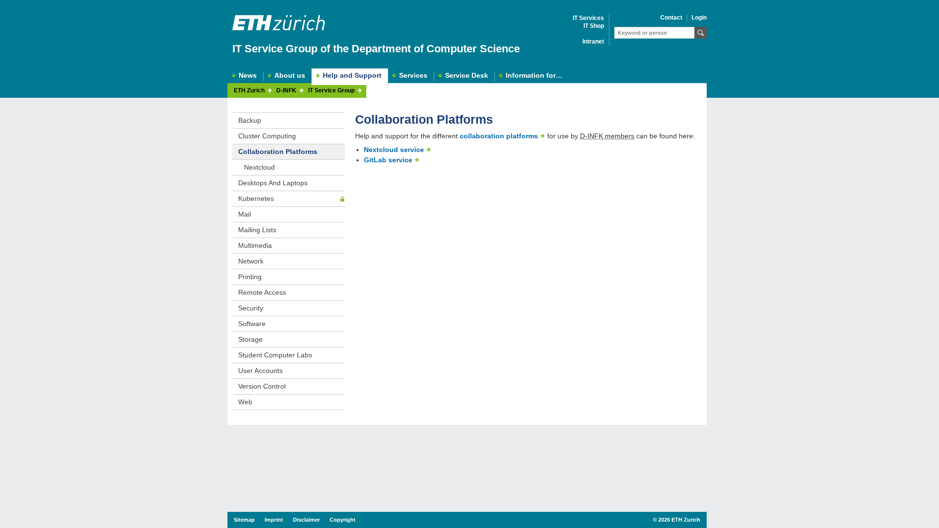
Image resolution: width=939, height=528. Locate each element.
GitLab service (388, 160)
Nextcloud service (394, 150)
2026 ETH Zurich (679, 520)
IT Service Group (331, 91)
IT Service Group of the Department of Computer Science (376, 49)
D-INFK (286, 91)
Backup (249, 120)
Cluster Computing (267, 136)
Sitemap (244, 520)
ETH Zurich (249, 91)
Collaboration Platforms (277, 151)
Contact (671, 18)
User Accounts (260, 370)
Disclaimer (306, 520)
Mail (244, 214)
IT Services (588, 18)
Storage (250, 339)
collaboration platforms (499, 136)
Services (413, 75)
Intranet (593, 42)
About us (289, 75)
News (248, 75)
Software (252, 324)
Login (699, 18)
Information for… (534, 75)
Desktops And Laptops (273, 183)
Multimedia (255, 245)
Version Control (262, 386)
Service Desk (466, 75)
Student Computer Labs (275, 355)
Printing (250, 277)
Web (245, 402)
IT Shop (593, 26)
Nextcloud (259, 167)
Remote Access (262, 292)
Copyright (343, 520)
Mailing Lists (257, 230)
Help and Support (352, 75)
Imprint (274, 520)
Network (251, 261)
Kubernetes (256, 198)
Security (250, 308)
